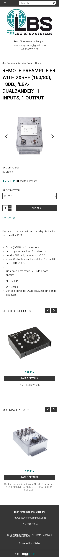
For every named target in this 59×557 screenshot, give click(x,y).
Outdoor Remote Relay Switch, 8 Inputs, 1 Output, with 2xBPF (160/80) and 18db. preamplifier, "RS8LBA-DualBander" (29, 487)
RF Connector (11, 190)
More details (29, 378)
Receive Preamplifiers (29, 63)
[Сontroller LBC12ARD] (29, 343)
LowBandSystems (20, 535)
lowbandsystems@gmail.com (30, 45)
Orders (36, 208)
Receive (11, 63)
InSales (36, 543)
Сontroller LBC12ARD (30, 385)
